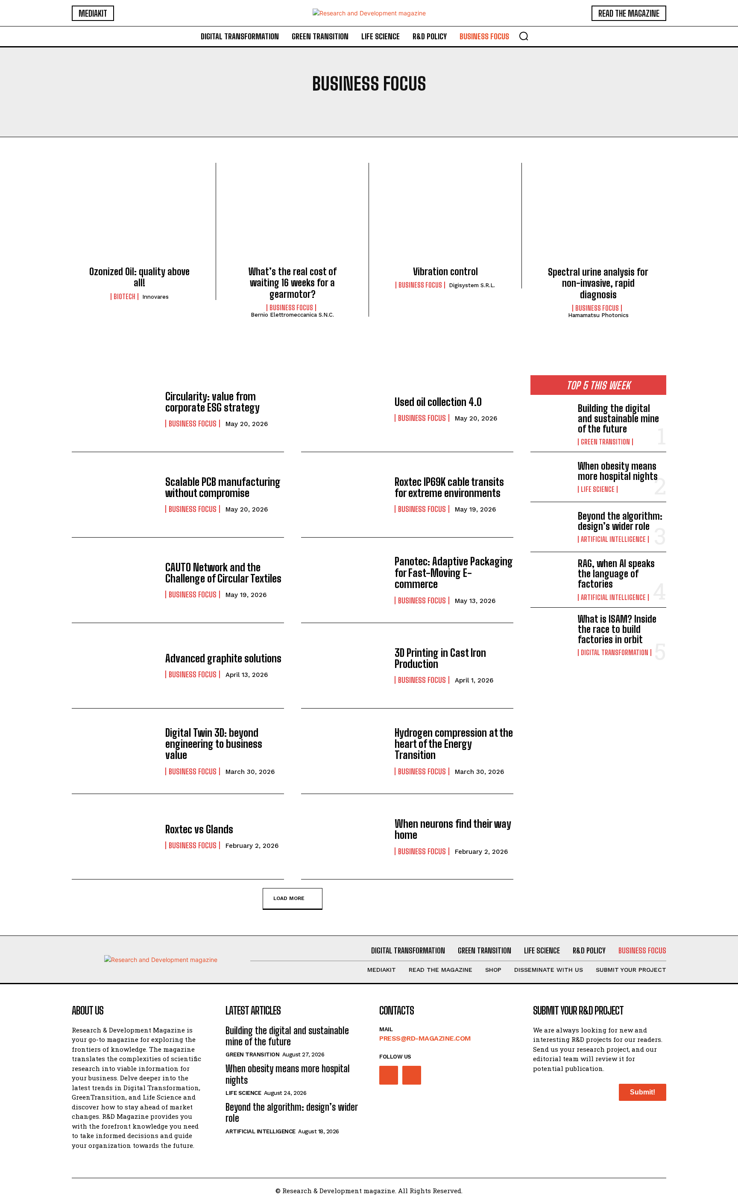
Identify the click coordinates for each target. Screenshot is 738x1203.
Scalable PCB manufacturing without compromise (223, 487)
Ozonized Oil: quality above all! (139, 277)
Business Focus (291, 307)
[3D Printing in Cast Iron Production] (343, 666)
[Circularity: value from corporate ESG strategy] (114, 409)
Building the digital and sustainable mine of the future (618, 419)
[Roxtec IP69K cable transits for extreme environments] (343, 495)
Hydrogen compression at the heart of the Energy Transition (454, 744)
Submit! (642, 1092)
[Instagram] (388, 1075)
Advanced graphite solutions (223, 658)
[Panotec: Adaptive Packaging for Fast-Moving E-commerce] (343, 580)
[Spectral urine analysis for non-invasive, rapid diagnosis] (598, 217)
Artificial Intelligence (613, 539)
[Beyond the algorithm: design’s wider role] (550, 527)
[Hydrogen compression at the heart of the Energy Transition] (343, 751)
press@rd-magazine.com (425, 1038)
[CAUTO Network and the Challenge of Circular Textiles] (114, 580)
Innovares (155, 297)
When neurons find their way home (453, 829)
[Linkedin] (411, 1075)
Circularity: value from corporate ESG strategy (212, 402)
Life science (598, 489)
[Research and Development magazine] (369, 13)
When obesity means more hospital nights (618, 471)
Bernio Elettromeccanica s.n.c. (292, 315)
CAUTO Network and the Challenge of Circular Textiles (223, 573)
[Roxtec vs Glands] (114, 837)
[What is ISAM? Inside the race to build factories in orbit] (550, 632)
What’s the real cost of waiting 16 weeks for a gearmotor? (293, 283)
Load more (289, 898)
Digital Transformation (614, 652)
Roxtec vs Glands (199, 829)
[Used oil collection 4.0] (343, 409)
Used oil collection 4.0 (438, 402)
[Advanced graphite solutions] (114, 666)
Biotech (124, 296)
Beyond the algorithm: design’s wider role (620, 521)
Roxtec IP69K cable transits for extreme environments (449, 487)
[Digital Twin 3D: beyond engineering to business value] (114, 751)
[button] (523, 36)
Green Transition (605, 441)
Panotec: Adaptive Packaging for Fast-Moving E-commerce (454, 572)
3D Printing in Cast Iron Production (440, 658)
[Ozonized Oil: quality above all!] (139, 217)
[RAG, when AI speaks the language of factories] (550, 577)
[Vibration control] (445, 217)
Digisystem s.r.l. (472, 285)
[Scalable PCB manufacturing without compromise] (114, 495)
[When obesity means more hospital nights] (550, 477)
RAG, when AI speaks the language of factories (616, 574)
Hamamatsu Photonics (598, 315)
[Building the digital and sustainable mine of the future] (550, 421)
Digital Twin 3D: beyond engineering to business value (213, 744)
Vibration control (445, 271)
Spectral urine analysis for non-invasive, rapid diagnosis (598, 283)
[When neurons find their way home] (343, 837)
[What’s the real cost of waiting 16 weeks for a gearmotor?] (292, 217)
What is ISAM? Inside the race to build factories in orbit (617, 629)
